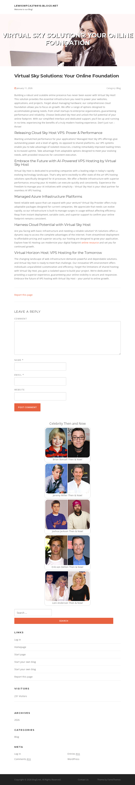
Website (19, 389)
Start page (20, 654)
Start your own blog (25, 661)
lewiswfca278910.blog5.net (36, 5)
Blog (118, 88)
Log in (17, 639)
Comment (20, 318)
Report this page (23, 294)
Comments (22, 759)
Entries (74, 753)
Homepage (20, 647)
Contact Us (83, 779)
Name (19, 359)
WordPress (73, 759)
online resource (90, 242)
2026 (17, 719)
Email (19, 374)
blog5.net (36, 779)
